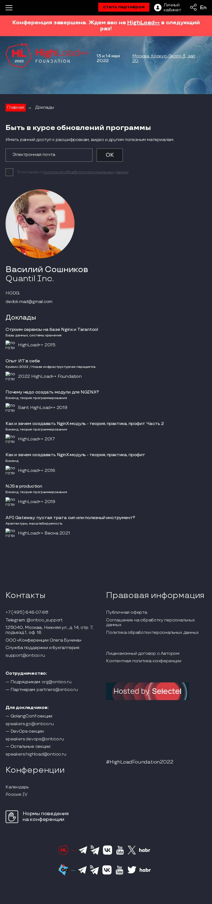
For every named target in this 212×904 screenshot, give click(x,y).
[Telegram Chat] (82, 853)
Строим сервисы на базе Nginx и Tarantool (52, 329)
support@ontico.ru (25, 655)
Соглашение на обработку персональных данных (150, 623)
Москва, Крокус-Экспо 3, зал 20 (163, 59)
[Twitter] (132, 853)
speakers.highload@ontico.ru (36, 754)
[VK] (107, 853)
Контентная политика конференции (143, 661)
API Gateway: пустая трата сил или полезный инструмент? (70, 517)
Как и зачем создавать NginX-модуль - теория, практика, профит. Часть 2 (85, 423)
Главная (15, 107)
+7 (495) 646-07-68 (27, 612)
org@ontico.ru (56, 682)
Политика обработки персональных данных (152, 632)
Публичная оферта (126, 612)
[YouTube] (119, 853)
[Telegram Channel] (95, 854)
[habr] (144, 851)
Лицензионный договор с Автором (142, 653)
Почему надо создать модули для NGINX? (52, 392)
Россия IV (17, 794)
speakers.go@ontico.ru (30, 724)
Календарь (17, 787)
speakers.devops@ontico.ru (35, 739)
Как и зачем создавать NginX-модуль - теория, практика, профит (75, 455)
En (203, 7)
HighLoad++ (143, 22)
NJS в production (24, 486)
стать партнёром (124, 7)
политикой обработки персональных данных (85, 172)
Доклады (44, 107)
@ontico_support (44, 620)
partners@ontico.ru (57, 689)
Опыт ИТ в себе (23, 361)
